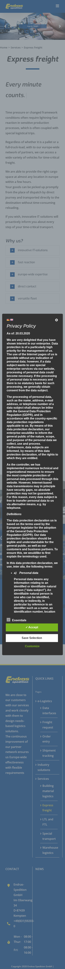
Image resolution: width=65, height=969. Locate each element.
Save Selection (32, 638)
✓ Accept (31, 627)
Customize (32, 646)
